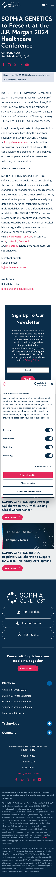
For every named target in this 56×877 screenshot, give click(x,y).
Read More (10, 517)
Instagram (12, 246)
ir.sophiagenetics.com (16, 142)
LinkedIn (12, 241)
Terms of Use (28, 761)
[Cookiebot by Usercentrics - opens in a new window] (34, 384)
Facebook (24, 241)
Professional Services (13, 713)
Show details (41, 466)
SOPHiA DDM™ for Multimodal (17, 707)
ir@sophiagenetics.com (14, 267)
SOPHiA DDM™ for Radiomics (16, 701)
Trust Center (28, 767)
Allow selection (28, 483)
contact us (43, 837)
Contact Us (26, 668)
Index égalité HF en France (28, 773)
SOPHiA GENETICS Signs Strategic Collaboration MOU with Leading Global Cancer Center (25, 506)
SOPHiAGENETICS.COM (19, 236)
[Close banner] (52, 384)
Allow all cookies (28, 475)
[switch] (49, 438)
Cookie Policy (28, 755)
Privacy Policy (32, 360)
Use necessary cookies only (28, 491)
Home (5, 75)
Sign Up (28, 379)
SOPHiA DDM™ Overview (14, 690)
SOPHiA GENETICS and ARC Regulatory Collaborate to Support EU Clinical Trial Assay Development (26, 557)
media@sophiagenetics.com (17, 288)
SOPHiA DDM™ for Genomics (16, 695)
